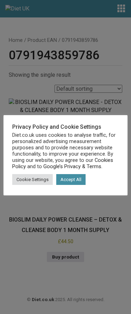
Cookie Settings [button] (32, 179)
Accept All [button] (70, 179)
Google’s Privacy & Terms (72, 166)
